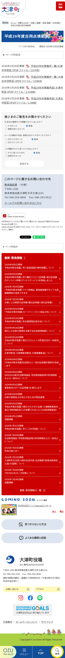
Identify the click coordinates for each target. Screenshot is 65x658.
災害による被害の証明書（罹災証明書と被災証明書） (29, 302)
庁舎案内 (7, 622)
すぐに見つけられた (16, 153)
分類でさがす (23, 23)
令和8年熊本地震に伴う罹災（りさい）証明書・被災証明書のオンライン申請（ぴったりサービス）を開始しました (31, 279)
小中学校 (56, 23)
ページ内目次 (13, 55)
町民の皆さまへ (12, 451)
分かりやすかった (15, 139)
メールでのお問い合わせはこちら (23, 203)
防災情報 (60, 6)
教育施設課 (11, 185)
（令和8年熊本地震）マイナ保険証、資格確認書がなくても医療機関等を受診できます (32, 291)
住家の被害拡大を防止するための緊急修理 (24, 397)
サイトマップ (47, 622)
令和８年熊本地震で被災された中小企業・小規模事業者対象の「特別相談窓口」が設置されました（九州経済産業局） (31, 408)
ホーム (13, 23)
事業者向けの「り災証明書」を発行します (23, 388)
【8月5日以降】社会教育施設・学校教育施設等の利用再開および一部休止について (31, 377)
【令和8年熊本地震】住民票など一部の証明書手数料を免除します (32, 364)
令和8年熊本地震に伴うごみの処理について (25, 429)
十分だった (12, 126)
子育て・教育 (36, 23)
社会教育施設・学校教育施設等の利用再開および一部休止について (31, 440)
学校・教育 (46, 23)
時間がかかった (14, 156)
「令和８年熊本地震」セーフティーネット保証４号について (31, 312)
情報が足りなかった (16, 129)
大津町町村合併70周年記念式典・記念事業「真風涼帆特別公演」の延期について (31, 462)
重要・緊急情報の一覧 (30, 490)
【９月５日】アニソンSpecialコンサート (35, 506)
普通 (30, 126)
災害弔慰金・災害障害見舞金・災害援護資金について (29, 353)
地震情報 (9, 419)
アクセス (40, 589)
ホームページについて (26, 622)
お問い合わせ (12, 589)
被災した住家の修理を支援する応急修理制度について (30, 331)
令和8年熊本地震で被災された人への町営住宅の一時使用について (32, 342)
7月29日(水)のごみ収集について (20, 473)
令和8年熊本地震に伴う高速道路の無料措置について (29, 268)
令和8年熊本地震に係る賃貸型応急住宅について (27, 321)
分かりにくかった (15, 142)
